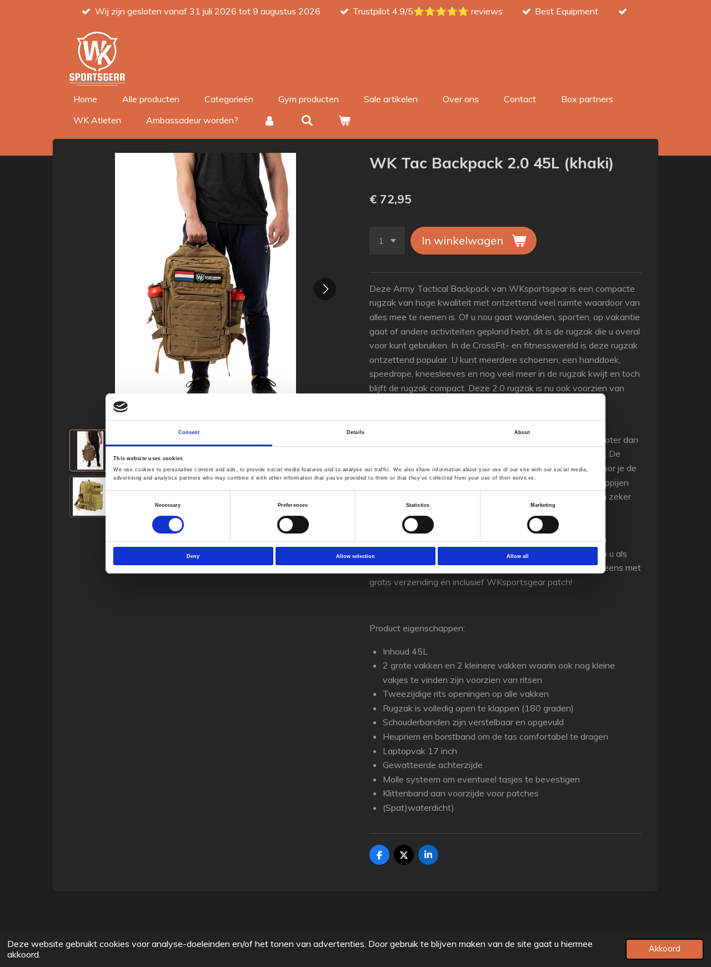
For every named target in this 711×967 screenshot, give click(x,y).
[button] (90, 450)
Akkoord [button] (664, 949)
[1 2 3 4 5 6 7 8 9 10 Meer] (387, 241)
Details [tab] (355, 432)
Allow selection (355, 556)
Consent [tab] (189, 432)
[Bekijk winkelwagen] (344, 120)
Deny (193, 556)
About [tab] (522, 432)
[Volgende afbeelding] (325, 289)
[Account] (269, 120)
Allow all (518, 556)
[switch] (293, 525)
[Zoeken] (306, 120)
